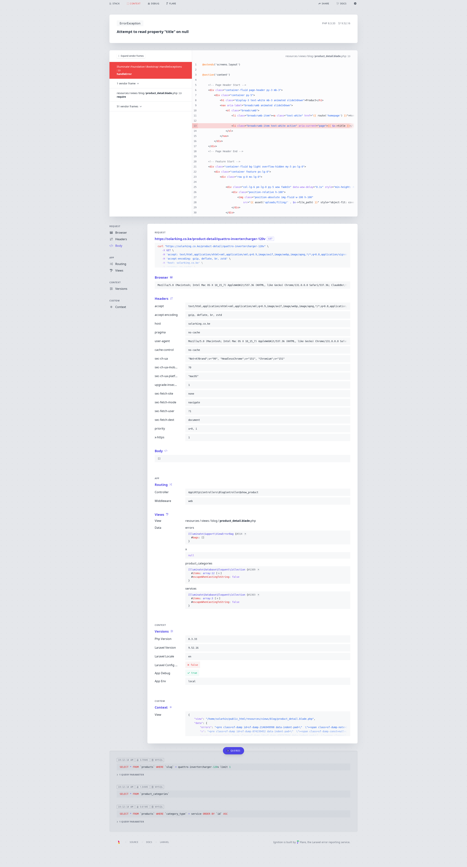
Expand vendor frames (132, 55)
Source (134, 842)
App (111, 257)
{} (217, 537)
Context (115, 282)
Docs (149, 842)
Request (114, 226)
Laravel (164, 842)
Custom (114, 300)
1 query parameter (131, 774)
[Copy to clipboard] (346, 246)
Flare (303, 842)
